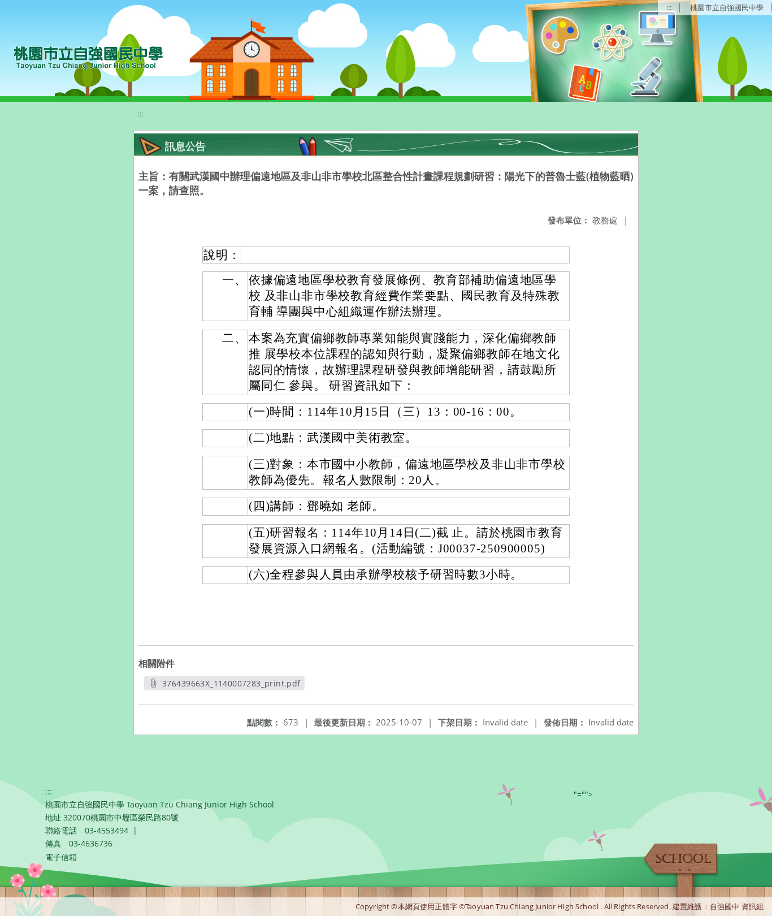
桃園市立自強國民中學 (727, 7)
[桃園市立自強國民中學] (82, 56)
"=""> (583, 794)
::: (668, 7)
